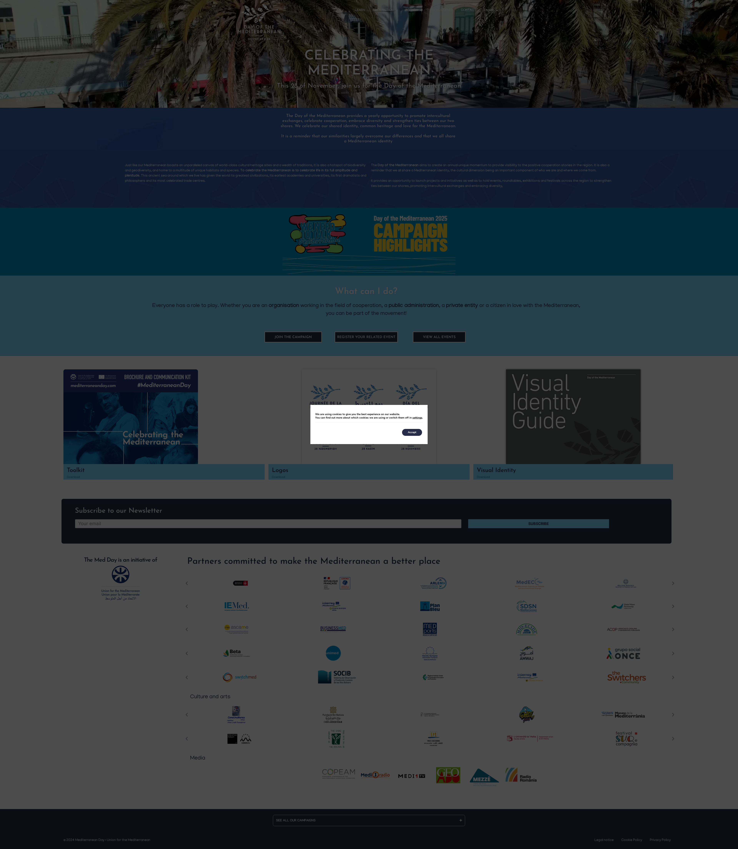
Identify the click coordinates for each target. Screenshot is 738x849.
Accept (412, 432)
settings (417, 418)
